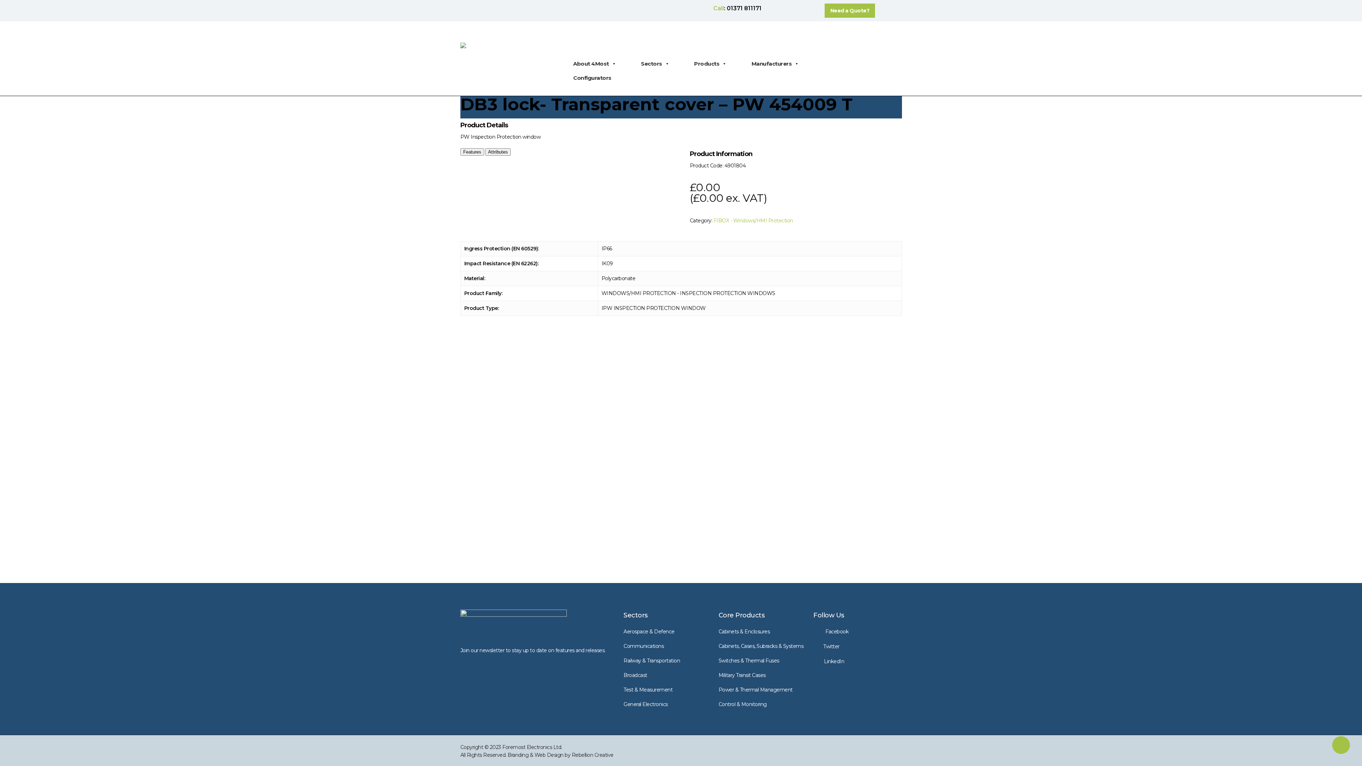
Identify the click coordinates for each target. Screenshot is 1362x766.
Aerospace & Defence (649, 631)
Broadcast (635, 675)
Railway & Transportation (652, 660)
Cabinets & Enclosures (744, 631)
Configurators (592, 77)
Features (472, 152)
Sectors (651, 63)
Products (706, 63)
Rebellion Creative (593, 755)
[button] (850, 11)
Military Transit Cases (742, 675)
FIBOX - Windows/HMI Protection (753, 220)
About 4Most (591, 63)
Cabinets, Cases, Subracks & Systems (761, 646)
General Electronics (646, 704)
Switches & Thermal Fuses (749, 660)
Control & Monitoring (743, 704)
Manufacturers (772, 63)
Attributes (498, 152)
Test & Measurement (648, 690)
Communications (644, 646)
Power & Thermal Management (756, 690)
